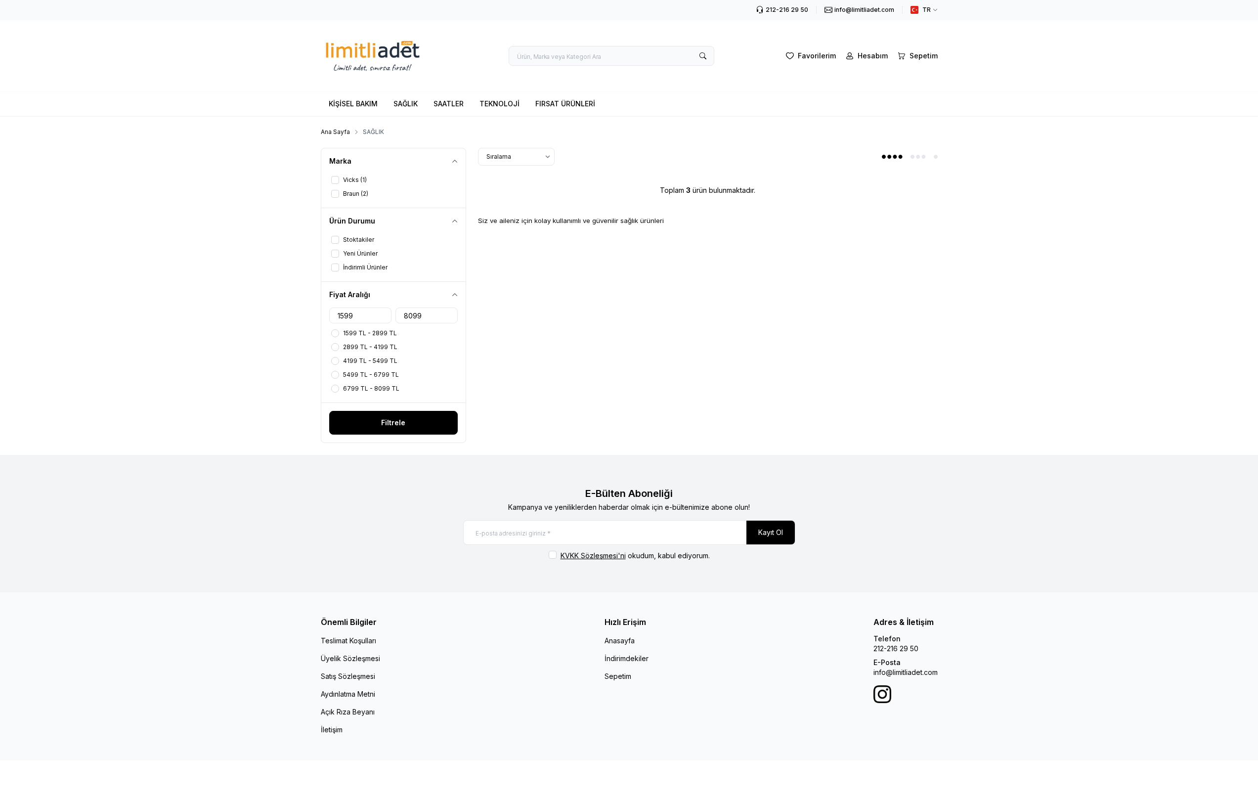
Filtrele (393, 422)
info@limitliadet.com (905, 672)
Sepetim (618, 676)
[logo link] (380, 56)
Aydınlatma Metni (348, 694)
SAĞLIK (405, 103)
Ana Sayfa (335, 131)
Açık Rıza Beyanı (348, 712)
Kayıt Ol (770, 532)
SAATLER (449, 103)
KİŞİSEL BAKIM (353, 103)
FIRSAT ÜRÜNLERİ (565, 103)
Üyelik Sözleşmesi (350, 658)
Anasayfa (620, 640)
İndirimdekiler (627, 658)
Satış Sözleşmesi (348, 676)
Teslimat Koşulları (348, 640)
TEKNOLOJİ (499, 103)
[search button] (703, 56)
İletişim (332, 729)
